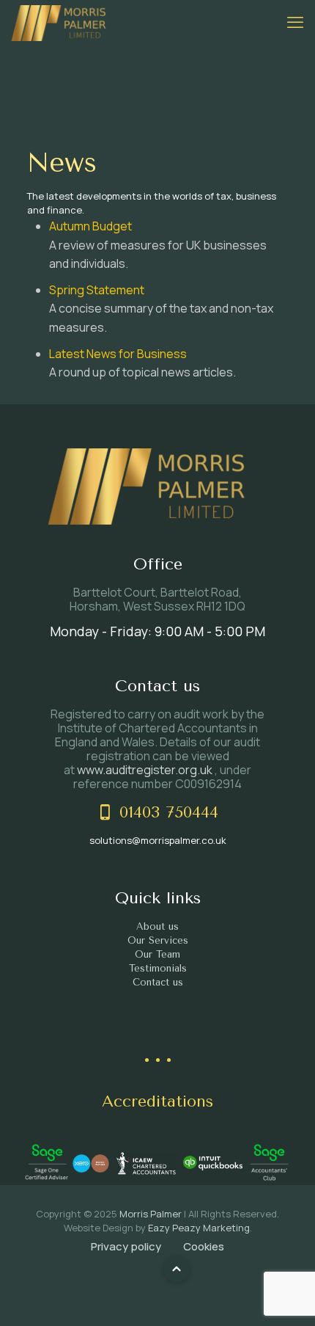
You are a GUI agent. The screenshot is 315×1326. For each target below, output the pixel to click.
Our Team (157, 954)
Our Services (157, 940)
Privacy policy (126, 1246)
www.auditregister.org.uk (146, 770)
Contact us (158, 982)
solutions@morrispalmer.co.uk (157, 840)
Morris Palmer (150, 1213)
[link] (46, 1163)
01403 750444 (168, 812)
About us (157, 926)
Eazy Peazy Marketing (199, 1227)
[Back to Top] (176, 1269)
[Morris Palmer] (58, 22)
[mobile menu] (295, 22)
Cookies (203, 1246)
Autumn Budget (90, 226)
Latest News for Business (118, 354)
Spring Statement (96, 290)
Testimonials (158, 968)
